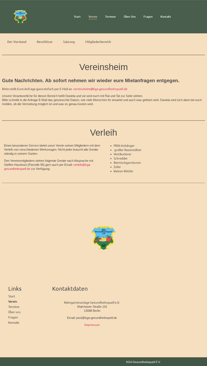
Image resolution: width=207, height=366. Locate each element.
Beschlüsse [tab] (45, 41)
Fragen (148, 16)
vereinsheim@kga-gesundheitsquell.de (100, 89)
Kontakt (166, 16)
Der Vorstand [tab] (16, 41)
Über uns (130, 16)
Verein (93, 16)
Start (77, 16)
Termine (110, 16)
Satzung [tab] (69, 41)
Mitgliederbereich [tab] (98, 41)
